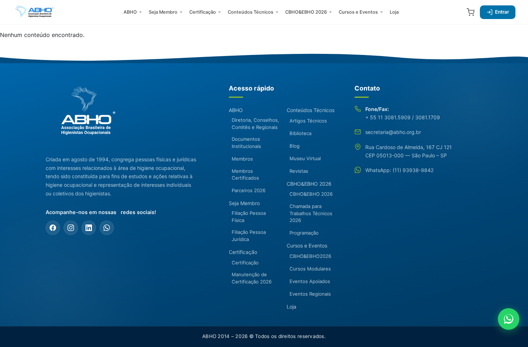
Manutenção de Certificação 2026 (252, 278)
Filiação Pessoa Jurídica (249, 235)
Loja (394, 12)
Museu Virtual (305, 158)
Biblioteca (300, 133)
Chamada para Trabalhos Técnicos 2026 (311, 213)
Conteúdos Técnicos (250, 12)
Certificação (202, 12)
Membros (242, 159)
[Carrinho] (470, 12)
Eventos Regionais (310, 294)
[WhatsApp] (106, 228)
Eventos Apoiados (310, 281)
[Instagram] (71, 228)
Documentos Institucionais (246, 142)
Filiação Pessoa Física (249, 216)
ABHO (130, 12)
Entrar (502, 12)
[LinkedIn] (89, 228)
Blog (295, 146)
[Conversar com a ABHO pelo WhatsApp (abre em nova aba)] (508, 319)
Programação (304, 233)
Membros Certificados (245, 174)
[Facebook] (53, 228)
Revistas (299, 171)
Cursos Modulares (310, 269)
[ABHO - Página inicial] (85, 115)
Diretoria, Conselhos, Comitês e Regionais (255, 123)
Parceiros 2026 (248, 190)
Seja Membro (163, 12)
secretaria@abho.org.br (393, 132)
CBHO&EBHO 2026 (306, 12)
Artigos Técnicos (308, 121)
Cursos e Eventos (358, 12)
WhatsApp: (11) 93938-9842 (399, 170)
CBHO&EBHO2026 (310, 256)
